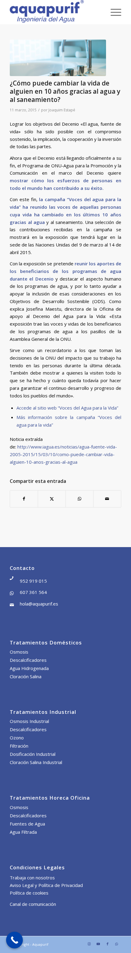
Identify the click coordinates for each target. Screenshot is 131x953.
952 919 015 (33, 581)
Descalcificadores (28, 660)
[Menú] (112, 12)
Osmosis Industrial (29, 721)
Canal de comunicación (33, 904)
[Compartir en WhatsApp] (79, 498)
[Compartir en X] (52, 498)
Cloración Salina (25, 676)
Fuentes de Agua (27, 824)
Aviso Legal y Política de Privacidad (46, 885)
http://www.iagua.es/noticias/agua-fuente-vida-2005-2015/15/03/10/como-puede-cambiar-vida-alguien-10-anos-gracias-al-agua (63, 454)
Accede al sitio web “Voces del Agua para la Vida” (67, 408)
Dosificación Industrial (32, 754)
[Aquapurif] (54, 12)
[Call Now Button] (14, 940)
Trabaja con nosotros (32, 877)
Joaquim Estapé (61, 110)
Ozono (17, 738)
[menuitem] (112, 12)
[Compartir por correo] (107, 498)
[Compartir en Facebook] (24, 498)
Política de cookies (29, 893)
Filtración (19, 746)
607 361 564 (33, 592)
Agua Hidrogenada (29, 668)
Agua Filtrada (23, 832)
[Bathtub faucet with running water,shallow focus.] (58, 58)
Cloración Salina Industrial (36, 762)
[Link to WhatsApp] (116, 943)
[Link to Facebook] (107, 943)
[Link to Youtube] (98, 943)
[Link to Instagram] (89, 943)
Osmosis (19, 652)
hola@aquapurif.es (39, 604)
